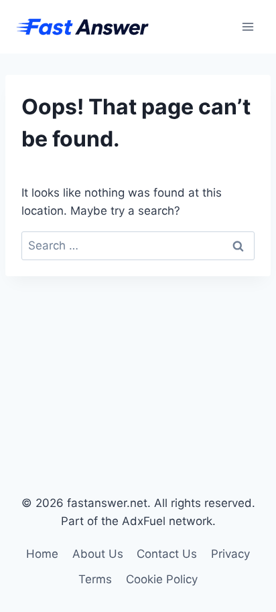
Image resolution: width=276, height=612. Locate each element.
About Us (97, 553)
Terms (95, 579)
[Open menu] (247, 26)
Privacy (230, 553)
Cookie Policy (162, 579)
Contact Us (167, 553)
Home (42, 553)
